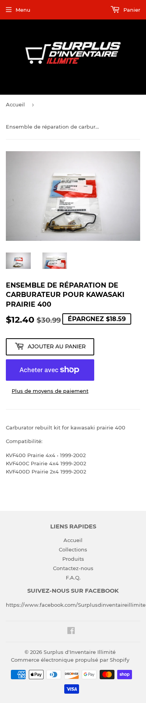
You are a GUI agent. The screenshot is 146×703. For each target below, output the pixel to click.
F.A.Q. (73, 577)
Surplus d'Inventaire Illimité (80, 652)
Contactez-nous (73, 568)
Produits (73, 559)
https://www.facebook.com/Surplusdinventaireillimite (76, 605)
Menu (23, 10)
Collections (73, 549)
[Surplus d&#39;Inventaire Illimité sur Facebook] (71, 632)
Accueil (15, 104)
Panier (131, 10)
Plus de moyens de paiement (50, 391)
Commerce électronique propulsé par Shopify (70, 660)
